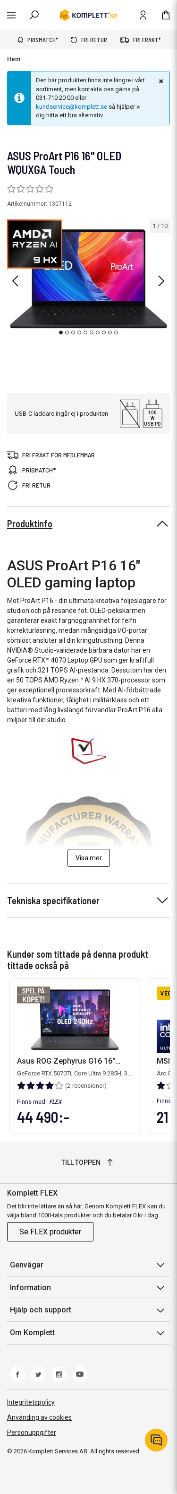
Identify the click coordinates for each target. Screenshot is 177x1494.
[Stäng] (160, 80)
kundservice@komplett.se (71, 106)
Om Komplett (32, 1332)
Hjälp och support (40, 1309)
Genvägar (26, 1264)
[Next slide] (161, 280)
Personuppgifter (31, 1432)
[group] (88, 279)
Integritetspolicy (31, 1402)
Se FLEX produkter (50, 1231)
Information (30, 1287)
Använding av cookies (39, 1417)
